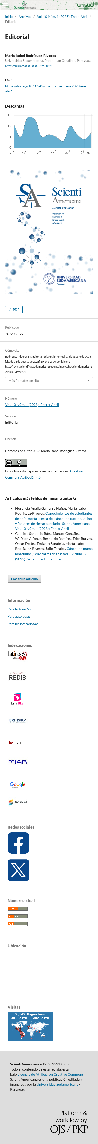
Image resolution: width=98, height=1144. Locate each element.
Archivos (25, 17)
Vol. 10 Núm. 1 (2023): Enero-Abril (62, 17)
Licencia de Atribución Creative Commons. (51, 1074)
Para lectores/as (19, 609)
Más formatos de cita (24, 381)
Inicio (9, 17)
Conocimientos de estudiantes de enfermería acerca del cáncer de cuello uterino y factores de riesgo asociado (53, 518)
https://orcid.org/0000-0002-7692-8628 (28, 65)
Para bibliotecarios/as (23, 624)
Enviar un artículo (24, 579)
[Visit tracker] (30, 1040)
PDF (15, 310)
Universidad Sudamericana (57, 1084)
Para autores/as (19, 616)
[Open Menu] (5, 5)
